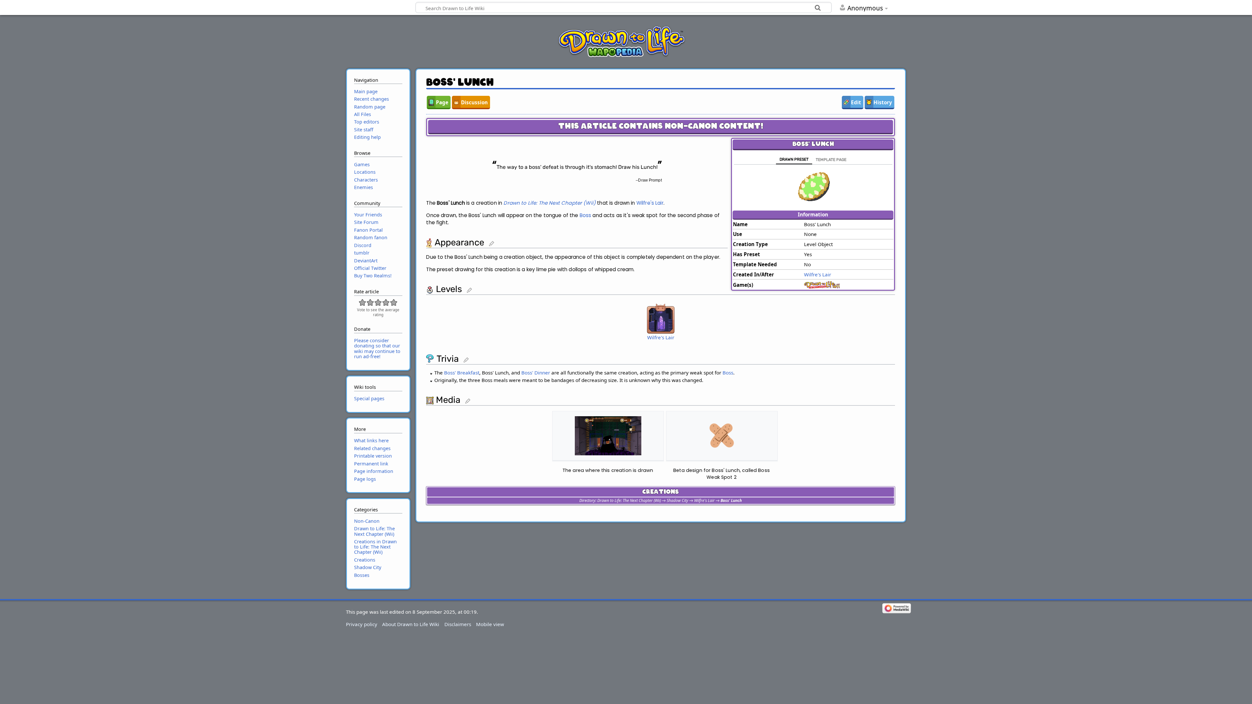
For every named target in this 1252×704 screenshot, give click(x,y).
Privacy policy (361, 624)
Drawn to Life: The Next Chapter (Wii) (549, 202)
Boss (585, 215)
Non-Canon (367, 521)
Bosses (361, 575)
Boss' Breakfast (461, 372)
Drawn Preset (794, 159)
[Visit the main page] (621, 41)
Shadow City (677, 500)
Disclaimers (457, 624)
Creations (364, 560)
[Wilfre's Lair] (661, 318)
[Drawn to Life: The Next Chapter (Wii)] (823, 284)
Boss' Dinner (535, 372)
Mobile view (490, 624)
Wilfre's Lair (817, 274)
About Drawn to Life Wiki (410, 624)
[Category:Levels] (430, 289)
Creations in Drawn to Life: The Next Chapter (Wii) (375, 546)
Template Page (831, 159)
